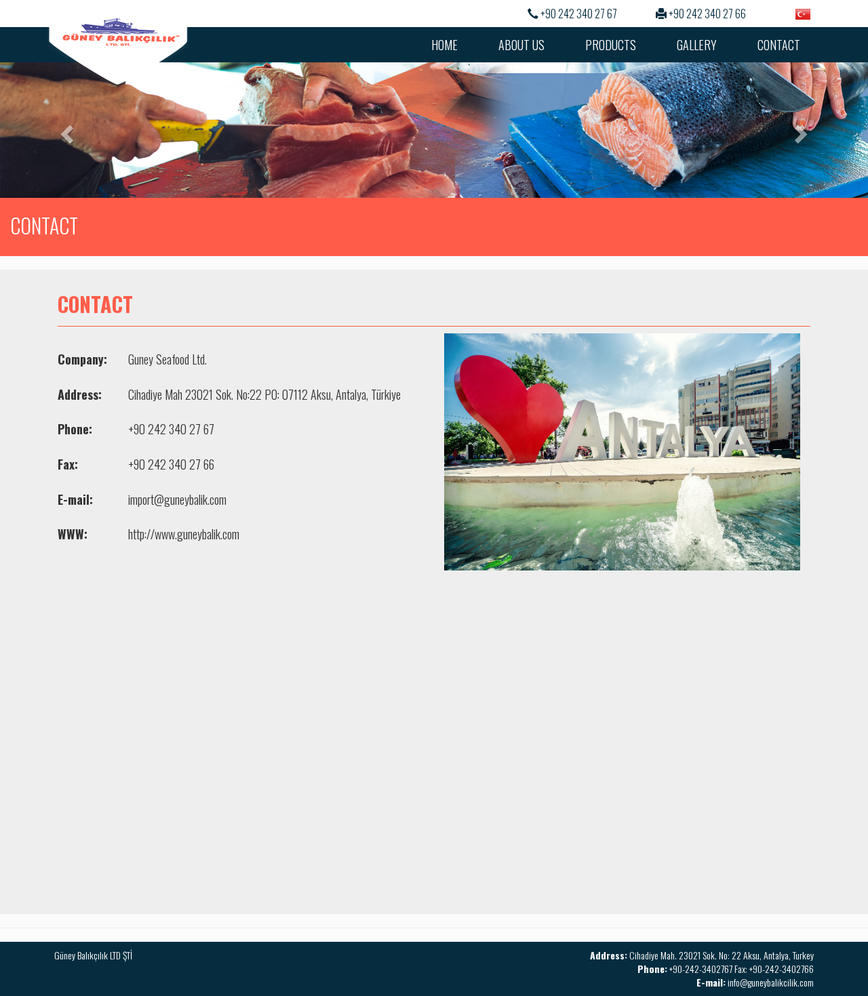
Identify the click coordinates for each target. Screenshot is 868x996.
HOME (444, 45)
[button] (65, 130)
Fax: (68, 464)
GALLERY (697, 45)
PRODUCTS (610, 45)
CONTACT (778, 45)
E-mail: (75, 499)
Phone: (75, 429)
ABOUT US (521, 45)
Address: (80, 394)
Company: (82, 359)
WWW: (72, 534)
